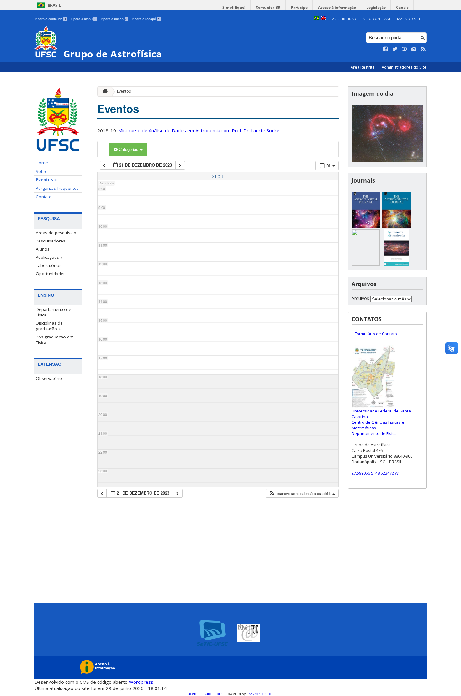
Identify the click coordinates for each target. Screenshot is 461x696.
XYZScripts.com (262, 693)
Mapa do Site (409, 18)
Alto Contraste (378, 18)
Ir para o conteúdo (50, 19)
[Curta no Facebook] (385, 49)
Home (42, 163)
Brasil (54, 5)
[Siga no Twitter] (395, 49)
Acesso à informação (337, 7)
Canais (402, 7)
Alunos (43, 249)
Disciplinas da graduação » (49, 326)
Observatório (49, 378)
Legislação (376, 7)
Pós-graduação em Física (55, 339)
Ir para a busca (113, 19)
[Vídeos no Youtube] (404, 49)
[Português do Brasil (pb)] (316, 18)
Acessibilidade (345, 18)
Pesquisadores (50, 241)
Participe (299, 7)
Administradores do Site (404, 67)
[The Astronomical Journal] (396, 226)
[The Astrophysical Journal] (366, 226)
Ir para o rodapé (145, 19)
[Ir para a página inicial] (103, 91)
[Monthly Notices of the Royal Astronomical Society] (366, 264)
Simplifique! (233, 7)
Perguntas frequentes (57, 188)
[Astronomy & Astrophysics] (396, 264)
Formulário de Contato (376, 334)
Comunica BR (268, 7)
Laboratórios (48, 265)
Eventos (124, 91)
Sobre (42, 171)
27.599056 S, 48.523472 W (375, 473)
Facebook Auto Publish (205, 693)
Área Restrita (363, 67)
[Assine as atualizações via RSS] (423, 49)
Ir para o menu (83, 19)
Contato (44, 196)
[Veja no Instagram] (413, 49)
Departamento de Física (53, 312)
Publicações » (49, 257)
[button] (302, 493)
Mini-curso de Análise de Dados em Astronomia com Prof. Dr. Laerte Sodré (198, 130)
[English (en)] (323, 18)
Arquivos (360, 298)
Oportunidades (51, 273)
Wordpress (141, 682)
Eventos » (46, 180)
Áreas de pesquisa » (56, 233)
